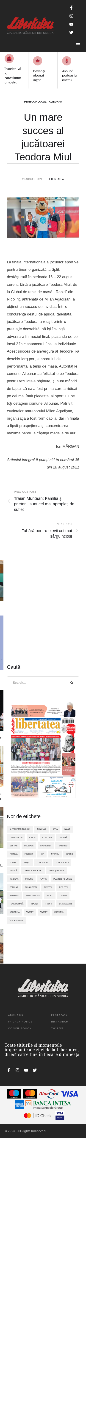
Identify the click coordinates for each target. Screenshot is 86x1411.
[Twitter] (71, 32)
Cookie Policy (19, 1028)
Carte (32, 837)
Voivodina (14, 912)
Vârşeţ (29, 912)
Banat (67, 829)
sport (50, 895)
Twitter (57, 1028)
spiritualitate (33, 895)
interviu (55, 854)
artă (55, 829)
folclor (29, 854)
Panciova (14, 879)
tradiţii (34, 904)
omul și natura (56, 870)
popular (14, 887)
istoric (69, 854)
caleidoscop (16, 837)
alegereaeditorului (20, 829)
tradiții (48, 904)
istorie (13, 862)
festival (14, 854)
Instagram (60, 1021)
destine (13, 846)
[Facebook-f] (71, 7)
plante (43, 879)
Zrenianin (59, 912)
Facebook (59, 1015)
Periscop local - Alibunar (43, 101)
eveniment (45, 846)
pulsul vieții (31, 887)
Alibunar (41, 829)
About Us (15, 1015)
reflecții (63, 887)
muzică (13, 870)
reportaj (14, 895)
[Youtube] (71, 24)
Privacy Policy (20, 1021)
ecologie (28, 846)
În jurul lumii (16, 920)
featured (62, 846)
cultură (63, 837)
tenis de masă (16, 904)
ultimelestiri (65, 904)
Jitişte (27, 862)
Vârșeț (43, 912)
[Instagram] (71, 16)
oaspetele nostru (33, 870)
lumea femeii (62, 862)
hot (42, 854)
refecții (48, 887)
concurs (47, 837)
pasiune (29, 879)
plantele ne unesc (62, 879)
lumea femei (43, 862)
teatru (63, 895)
